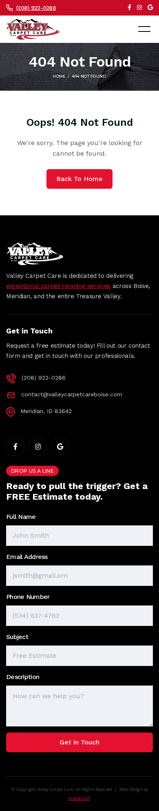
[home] (32, 29)
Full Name (21, 517)
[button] (144, 29)
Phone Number (27, 597)
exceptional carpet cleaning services (58, 286)
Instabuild (79, 798)
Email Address (27, 557)
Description (22, 677)
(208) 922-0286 (36, 7)
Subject (17, 637)
